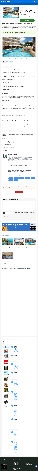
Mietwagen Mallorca (8, 61)
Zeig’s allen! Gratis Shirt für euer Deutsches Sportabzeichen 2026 (16, 376)
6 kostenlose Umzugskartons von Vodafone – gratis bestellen (16, 385)
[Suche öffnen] (33, 1)
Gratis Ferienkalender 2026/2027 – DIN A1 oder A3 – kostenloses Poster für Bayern (16, 424)
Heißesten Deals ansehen (6, 406)
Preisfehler (11, 4)
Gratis (15, 4)
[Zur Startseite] (17, 1)
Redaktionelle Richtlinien (29, 465)
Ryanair (21, 128)
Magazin (23, 4)
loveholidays (22, 18)
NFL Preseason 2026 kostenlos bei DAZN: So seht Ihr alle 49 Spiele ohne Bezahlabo (15, 448)
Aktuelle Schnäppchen (4, 4)
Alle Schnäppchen (16, 461)
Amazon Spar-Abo (16, 463)
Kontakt (27, 461)
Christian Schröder (12, 154)
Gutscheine (19, 4)
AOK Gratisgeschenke (16, 465)
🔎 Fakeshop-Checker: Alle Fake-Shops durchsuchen (16, 435)
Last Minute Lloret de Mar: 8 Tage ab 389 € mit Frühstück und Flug (30, 247)
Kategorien (27, 4)
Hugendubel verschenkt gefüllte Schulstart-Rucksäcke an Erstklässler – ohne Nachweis (15, 397)
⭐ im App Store (4, 470)
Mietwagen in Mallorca (14, 62)
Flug (31, 27)
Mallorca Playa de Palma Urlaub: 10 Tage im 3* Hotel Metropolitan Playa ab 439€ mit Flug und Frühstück (19, 247)
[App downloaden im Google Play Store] (4, 467)
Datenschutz (28, 463)
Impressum (27, 462)
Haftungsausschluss (29, 464)
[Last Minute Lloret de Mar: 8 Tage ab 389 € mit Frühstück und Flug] (30, 238)
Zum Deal (26, 20)
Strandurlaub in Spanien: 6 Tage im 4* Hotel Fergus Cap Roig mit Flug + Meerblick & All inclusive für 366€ (7, 247)
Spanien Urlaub (22, 7)
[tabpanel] (6, 376)
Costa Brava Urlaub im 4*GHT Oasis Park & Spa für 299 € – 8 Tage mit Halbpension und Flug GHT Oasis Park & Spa (7, 262)
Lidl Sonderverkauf (16, 462)
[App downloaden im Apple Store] (4, 465)
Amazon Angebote (16, 464)
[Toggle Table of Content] (11, 67)
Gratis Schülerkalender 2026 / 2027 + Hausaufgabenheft (17, 350)
